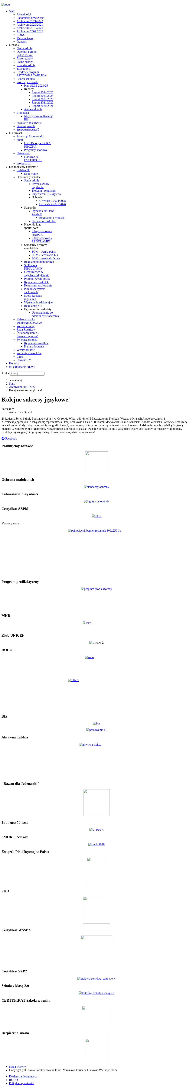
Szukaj (6, 373)
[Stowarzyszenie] (96, 815)
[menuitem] (12, 11)
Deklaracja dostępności (23, 1076)
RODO (13, 1079)
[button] (9, 438)
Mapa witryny (17, 1066)
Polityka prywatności (21, 1083)
